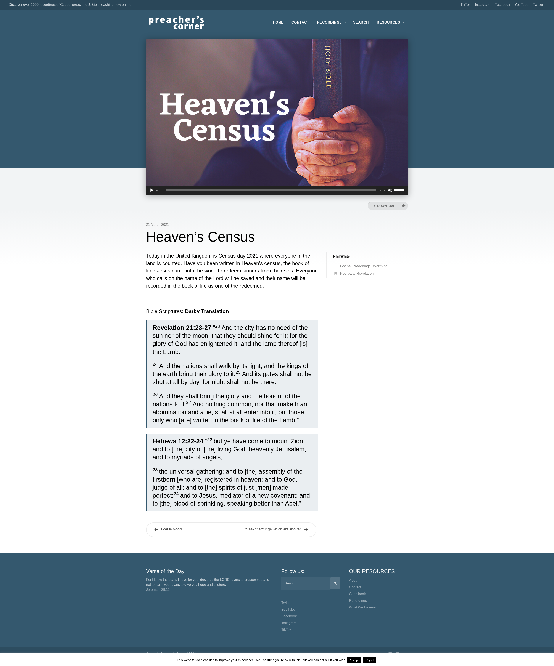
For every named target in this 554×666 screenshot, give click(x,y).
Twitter (538, 4)
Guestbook (357, 594)
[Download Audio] (403, 206)
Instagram (482, 4)
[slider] (400, 190)
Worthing (380, 266)
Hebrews (347, 273)
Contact (300, 22)
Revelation (365, 273)
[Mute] (390, 190)
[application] (277, 190)
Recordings (329, 22)
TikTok (465, 4)
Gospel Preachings (355, 266)
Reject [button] (370, 660)
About (353, 580)
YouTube (521, 4)
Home (278, 22)
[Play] (152, 190)
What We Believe (362, 607)
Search (361, 22)
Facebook (502, 4)
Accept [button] (354, 660)
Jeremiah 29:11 (158, 589)
